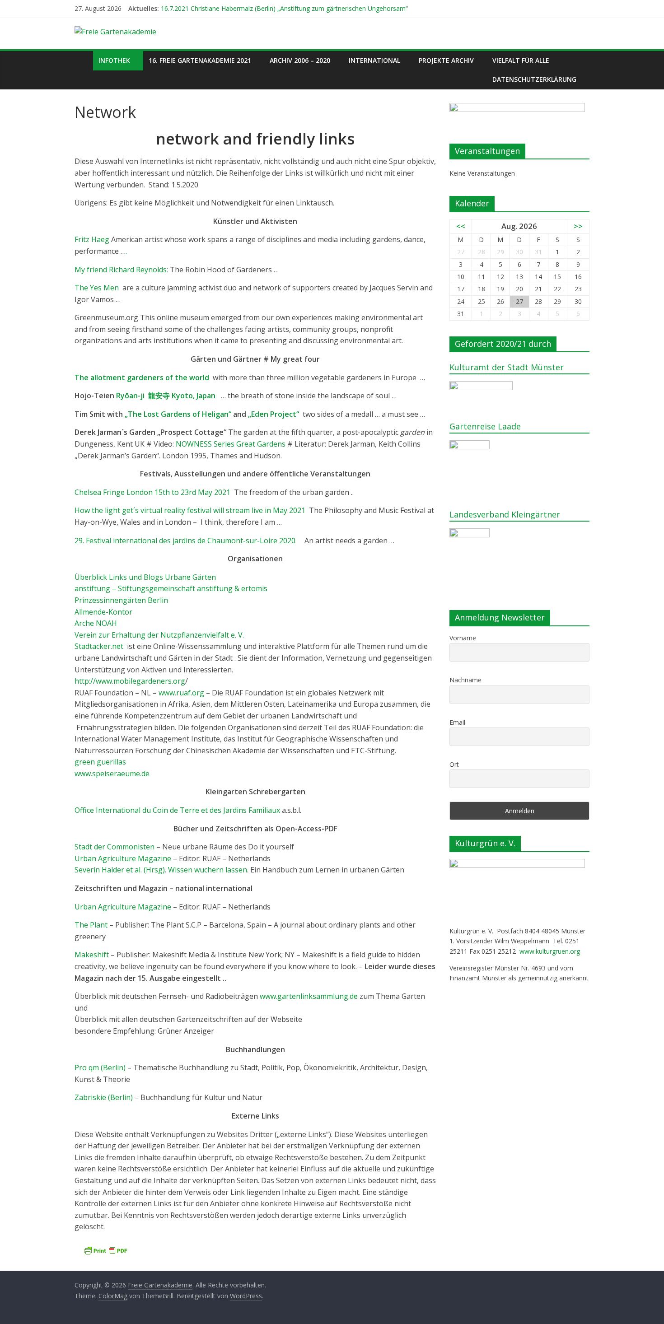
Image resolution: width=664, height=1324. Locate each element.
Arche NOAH (96, 623)
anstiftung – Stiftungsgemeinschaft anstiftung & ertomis (171, 588)
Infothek (114, 60)
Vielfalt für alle (520, 60)
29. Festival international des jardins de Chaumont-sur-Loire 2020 (188, 540)
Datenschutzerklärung (534, 79)
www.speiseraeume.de (112, 774)
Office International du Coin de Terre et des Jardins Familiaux (177, 810)
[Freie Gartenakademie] (84, 60)
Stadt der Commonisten (114, 847)
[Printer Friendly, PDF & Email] (105, 1250)
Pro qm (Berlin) (100, 1067)
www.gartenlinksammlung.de (309, 996)
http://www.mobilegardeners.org (130, 681)
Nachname (465, 680)
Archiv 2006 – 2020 (300, 60)
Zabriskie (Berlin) (104, 1097)
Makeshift (93, 955)
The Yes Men (98, 288)
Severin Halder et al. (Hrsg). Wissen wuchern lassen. (161, 870)
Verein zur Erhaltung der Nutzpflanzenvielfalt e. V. (159, 635)
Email (457, 722)
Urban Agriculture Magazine (123, 858)
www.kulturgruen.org (549, 951)
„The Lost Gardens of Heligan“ (178, 414)
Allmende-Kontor (103, 612)
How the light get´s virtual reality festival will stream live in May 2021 (191, 510)
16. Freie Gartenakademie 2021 (200, 60)
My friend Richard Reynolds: (121, 270)
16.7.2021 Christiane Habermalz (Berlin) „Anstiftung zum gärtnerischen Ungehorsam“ (284, 8)
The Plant (92, 925)
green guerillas (100, 762)
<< (460, 226)
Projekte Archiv (446, 60)
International (374, 60)
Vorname (462, 638)
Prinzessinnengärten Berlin (121, 600)
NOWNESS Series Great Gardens (230, 444)
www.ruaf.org (181, 693)
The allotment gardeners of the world (142, 377)
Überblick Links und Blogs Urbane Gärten (145, 577)
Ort (454, 764)
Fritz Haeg (92, 239)
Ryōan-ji (165, 396)
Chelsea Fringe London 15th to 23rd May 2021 (153, 492)
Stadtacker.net (99, 646)
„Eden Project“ (274, 414)
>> (578, 226)
